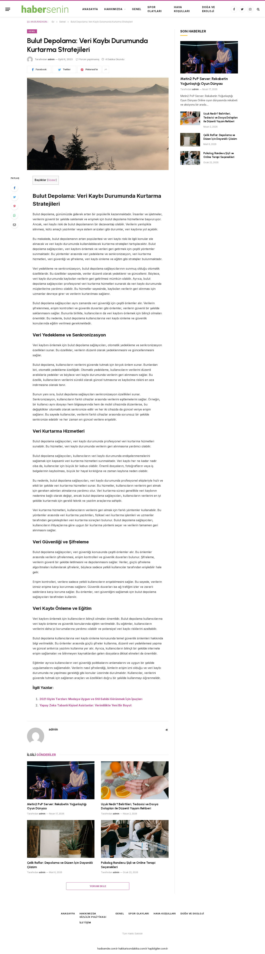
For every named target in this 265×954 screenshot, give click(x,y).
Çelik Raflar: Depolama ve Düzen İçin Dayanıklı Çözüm (60, 865)
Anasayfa (90, 9)
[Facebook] (14, 187)
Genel (136, 9)
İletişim (85, 922)
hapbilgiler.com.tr (158, 948)
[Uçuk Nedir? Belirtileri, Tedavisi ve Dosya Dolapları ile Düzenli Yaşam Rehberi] (135, 780)
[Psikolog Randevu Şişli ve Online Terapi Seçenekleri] (135, 839)
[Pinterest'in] (14, 206)
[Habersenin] (44, 9)
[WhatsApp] (14, 215)
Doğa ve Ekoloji (208, 9)
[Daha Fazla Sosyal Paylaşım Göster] (105, 69)
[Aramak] (258, 9)
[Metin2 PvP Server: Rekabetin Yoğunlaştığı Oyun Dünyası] (60, 780)
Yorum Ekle (98, 886)
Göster (52, 180)
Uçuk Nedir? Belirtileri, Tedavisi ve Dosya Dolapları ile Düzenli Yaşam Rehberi (129, 806)
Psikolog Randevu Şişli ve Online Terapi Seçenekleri (128, 865)
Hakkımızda (113, 9)
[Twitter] (14, 197)
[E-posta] (14, 224)
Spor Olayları (154, 9)
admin (51, 59)
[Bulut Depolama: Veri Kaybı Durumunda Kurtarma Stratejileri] (98, 124)
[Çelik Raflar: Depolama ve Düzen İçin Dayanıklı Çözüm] (60, 839)
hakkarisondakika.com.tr (132, 948)
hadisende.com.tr (107, 948)
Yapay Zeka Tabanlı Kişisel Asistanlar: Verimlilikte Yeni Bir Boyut (85, 705)
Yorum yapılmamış (89, 59)
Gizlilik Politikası (93, 916)
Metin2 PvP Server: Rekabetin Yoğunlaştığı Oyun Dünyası (57, 806)
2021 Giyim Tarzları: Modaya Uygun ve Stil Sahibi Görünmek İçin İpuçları (90, 699)
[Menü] (7, 9)
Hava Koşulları (182, 9)
